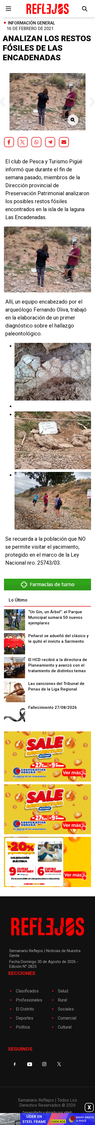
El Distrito (25, 1009)
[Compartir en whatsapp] (36, 142)
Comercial (67, 1018)
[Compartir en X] (23, 142)
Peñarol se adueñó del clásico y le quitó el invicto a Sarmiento (58, 638)
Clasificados (27, 991)
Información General (31, 22)
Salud (63, 991)
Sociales (66, 1009)
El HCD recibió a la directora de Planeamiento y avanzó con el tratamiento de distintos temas (57, 665)
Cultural (65, 1027)
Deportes (24, 1018)
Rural (62, 1000)
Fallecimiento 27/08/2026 (52, 707)
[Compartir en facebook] (9, 142)
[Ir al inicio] (47, 8)
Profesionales (29, 1000)
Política (23, 1027)
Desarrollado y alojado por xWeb (47, 1112)
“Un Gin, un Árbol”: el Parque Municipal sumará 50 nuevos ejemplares (55, 617)
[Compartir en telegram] (50, 142)
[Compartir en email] (64, 142)
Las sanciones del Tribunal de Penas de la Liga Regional (56, 686)
